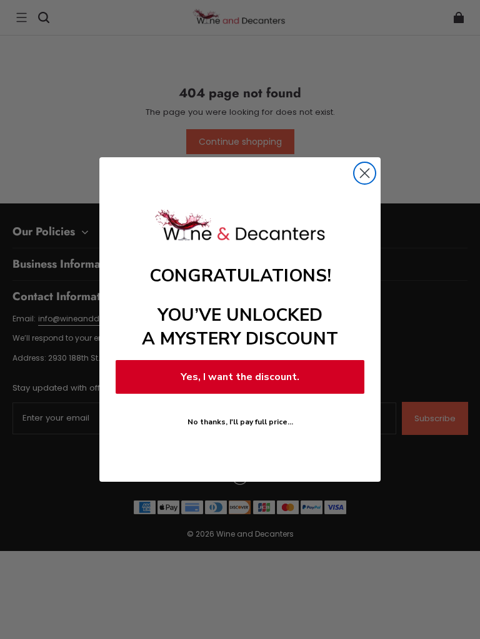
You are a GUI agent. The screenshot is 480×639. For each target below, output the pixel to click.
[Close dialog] (365, 173)
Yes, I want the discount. (240, 377)
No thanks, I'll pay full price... (240, 422)
